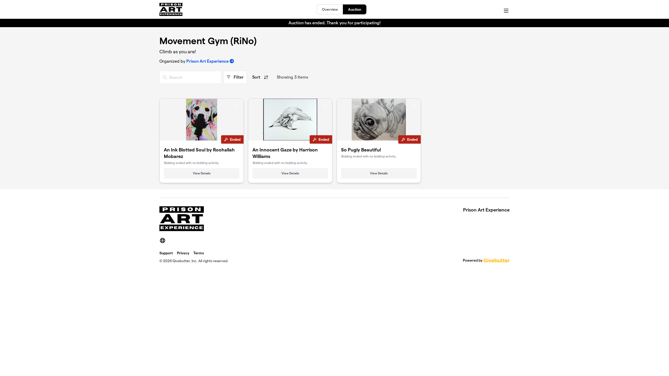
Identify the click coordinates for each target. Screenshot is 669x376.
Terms (198, 253)
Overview (330, 9)
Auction (354, 9)
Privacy (183, 253)
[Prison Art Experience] (170, 9)
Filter (238, 77)
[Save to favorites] (236, 106)
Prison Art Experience (207, 61)
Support (166, 253)
